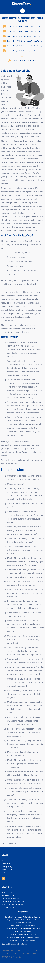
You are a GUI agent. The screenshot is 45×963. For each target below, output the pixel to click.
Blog (3, 872)
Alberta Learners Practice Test (13, 904)
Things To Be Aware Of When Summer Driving (22, 937)
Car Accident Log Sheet (22, 931)
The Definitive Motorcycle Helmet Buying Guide (22, 928)
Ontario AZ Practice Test (10, 899)
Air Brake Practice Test (23, 923)
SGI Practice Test (8, 907)
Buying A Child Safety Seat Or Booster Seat (22, 920)
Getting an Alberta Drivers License (22, 926)
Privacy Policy (7, 867)
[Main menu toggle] (22, 10)
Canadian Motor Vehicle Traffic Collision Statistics (22, 917)
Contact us (6, 864)
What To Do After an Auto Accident (22, 940)
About (4, 861)
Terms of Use (7, 869)
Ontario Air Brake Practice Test (13, 901)
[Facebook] (3, 878)
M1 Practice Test (8, 896)
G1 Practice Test (8, 893)
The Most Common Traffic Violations (23, 934)
